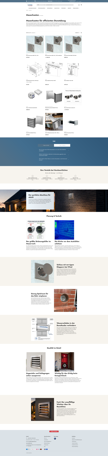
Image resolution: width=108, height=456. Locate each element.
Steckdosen (63, 8)
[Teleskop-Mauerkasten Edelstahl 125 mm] (54, 96)
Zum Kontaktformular (29, 443)
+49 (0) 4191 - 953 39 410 (31, 438)
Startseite (27, 10)
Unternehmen (46, 439)
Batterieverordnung (46, 443)
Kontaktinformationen (75, 444)
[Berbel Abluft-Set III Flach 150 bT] (54, 69)
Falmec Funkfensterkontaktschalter (31, 107)
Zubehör (69, 8)
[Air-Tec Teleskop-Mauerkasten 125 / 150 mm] (54, 122)
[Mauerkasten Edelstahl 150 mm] (35, 122)
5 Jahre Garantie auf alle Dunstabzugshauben (41, 1)
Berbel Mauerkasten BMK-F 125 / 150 (32, 55)
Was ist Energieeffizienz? (47, 441)
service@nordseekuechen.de (32, 441)
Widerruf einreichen (54, 431)
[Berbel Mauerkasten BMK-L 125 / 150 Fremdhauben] (54, 44)
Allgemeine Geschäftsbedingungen (77, 439)
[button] (81, 5)
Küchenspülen (49, 8)
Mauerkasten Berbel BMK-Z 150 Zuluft (70, 55)
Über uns (45, 438)
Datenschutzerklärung (75, 446)
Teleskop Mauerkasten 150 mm (69, 132)
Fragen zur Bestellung (62, 145)
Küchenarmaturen (41, 8)
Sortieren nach (28, 32)
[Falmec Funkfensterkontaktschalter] (35, 96)
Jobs (44, 446)
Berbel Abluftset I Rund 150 (68, 80)
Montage (62, 414)
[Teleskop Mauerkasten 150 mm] (73, 122)
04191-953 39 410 (71, 1)
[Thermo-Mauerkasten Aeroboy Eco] (73, 96)
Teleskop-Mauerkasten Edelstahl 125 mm (51, 107)
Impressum (73, 438)
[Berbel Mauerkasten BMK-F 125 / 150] (35, 44)
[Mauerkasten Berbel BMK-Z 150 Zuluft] (73, 44)
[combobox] (55, 5)
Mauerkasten (30, 10)
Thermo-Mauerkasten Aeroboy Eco (69, 107)
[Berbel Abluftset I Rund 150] (73, 69)
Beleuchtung (56, 8)
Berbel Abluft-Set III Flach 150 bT (50, 80)
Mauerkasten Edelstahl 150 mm (31, 132)
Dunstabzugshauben (32, 8)
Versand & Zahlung (74, 443)
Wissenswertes (75, 8)
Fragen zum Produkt (46, 145)
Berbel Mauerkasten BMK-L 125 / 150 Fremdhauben (53, 55)
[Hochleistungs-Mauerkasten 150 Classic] (35, 69)
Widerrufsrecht (74, 441)
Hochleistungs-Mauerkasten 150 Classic (32, 80)
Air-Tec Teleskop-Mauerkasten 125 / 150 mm (52, 132)
